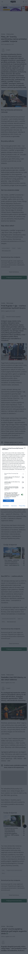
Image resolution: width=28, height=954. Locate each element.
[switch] (22, 477)
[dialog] (14, 477)
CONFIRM (8, 500)
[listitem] (14, 474)
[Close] (25, 448)
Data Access (14, 505)
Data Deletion (6, 505)
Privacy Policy (22, 505)
